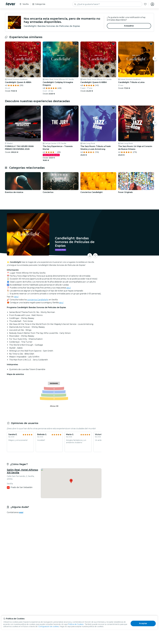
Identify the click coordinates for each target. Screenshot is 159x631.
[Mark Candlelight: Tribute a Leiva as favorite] (151, 43)
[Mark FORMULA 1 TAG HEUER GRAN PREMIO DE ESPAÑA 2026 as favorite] (37, 107)
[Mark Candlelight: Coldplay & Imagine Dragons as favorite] (75, 43)
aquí (68, 288)
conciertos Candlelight (37, 300)
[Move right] (155, 58)
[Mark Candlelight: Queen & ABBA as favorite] (37, 43)
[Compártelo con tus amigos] (89, 255)
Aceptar (143, 623)
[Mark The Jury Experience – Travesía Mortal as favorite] (75, 107)
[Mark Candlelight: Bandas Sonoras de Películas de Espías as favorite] (95, 255)
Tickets (128, 254)
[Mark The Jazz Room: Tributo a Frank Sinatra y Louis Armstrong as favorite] (113, 107)
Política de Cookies (75, 624)
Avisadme (129, 26)
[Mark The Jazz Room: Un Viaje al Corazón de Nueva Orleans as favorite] (151, 107)
